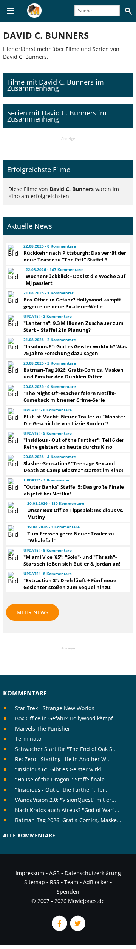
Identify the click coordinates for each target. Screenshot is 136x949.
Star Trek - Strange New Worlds (54, 708)
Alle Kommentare (29, 835)
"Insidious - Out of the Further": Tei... (62, 789)
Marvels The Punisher (42, 728)
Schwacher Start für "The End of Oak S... (66, 748)
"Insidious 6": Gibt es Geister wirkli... (61, 769)
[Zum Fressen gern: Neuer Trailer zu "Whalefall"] (14, 531)
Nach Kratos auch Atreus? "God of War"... (67, 810)
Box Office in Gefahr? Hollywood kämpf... (66, 718)
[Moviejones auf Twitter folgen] (77, 928)
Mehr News (32, 612)
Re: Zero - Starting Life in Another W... (63, 759)
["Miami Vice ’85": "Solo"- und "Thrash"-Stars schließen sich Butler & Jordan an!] (12, 555)
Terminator (29, 738)
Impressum (29, 873)
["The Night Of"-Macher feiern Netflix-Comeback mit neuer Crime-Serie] (12, 391)
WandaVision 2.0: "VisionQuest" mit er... (65, 799)
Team (71, 882)
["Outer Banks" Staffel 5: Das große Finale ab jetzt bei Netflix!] (12, 484)
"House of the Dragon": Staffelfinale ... (63, 779)
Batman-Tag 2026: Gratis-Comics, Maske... (68, 820)
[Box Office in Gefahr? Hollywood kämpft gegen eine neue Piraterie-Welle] (12, 297)
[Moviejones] (34, 16)
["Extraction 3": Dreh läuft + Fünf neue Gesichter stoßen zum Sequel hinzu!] (12, 578)
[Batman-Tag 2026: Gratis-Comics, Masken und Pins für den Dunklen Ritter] (12, 367)
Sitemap (34, 882)
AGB (54, 873)
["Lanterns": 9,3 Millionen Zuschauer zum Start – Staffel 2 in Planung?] (12, 321)
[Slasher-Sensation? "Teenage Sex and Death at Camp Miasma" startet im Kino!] (12, 461)
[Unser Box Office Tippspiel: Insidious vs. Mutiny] (14, 508)
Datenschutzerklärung (93, 873)
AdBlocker (95, 882)
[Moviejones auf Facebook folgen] (59, 928)
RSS (54, 882)
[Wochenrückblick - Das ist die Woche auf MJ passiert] (13, 274)
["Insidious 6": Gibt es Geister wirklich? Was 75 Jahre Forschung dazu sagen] (12, 344)
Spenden (68, 891)
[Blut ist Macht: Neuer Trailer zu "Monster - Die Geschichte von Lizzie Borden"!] (12, 414)
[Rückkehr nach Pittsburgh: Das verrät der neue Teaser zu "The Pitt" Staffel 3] (12, 251)
